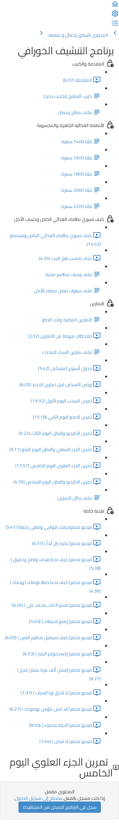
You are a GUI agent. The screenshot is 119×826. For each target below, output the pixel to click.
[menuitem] (115, 16)
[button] (115, 6)
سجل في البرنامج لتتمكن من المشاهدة (60, 807)
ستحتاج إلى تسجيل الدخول (38, 798)
